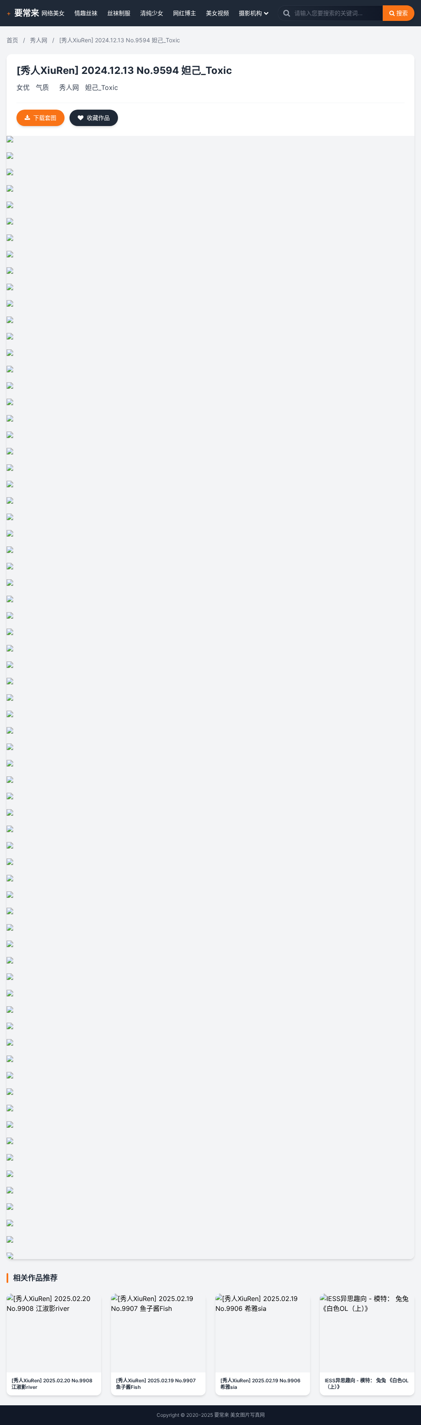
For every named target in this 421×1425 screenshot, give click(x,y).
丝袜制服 (118, 12)
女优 (23, 87)
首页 (12, 40)
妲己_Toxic (101, 87)
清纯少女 (151, 12)
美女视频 (217, 12)
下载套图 (44, 117)
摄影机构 (250, 12)
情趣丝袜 (85, 12)
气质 (42, 87)
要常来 (26, 13)
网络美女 (53, 12)
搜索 (402, 12)
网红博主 (184, 12)
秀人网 (38, 40)
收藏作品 (98, 117)
